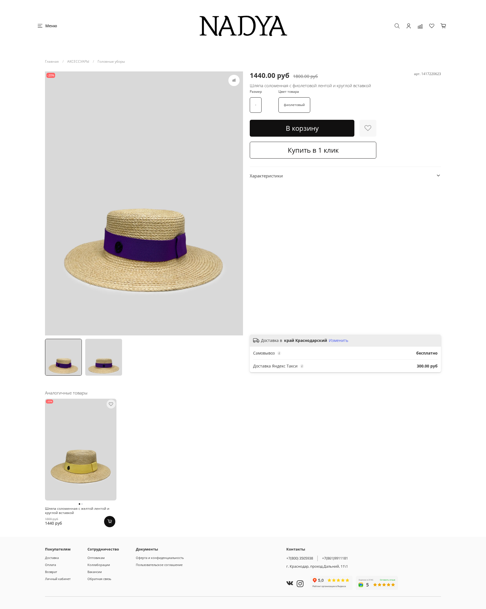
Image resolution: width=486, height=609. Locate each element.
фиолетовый (294, 104)
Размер (256, 92)
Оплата (50, 565)
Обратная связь (99, 579)
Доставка (52, 558)
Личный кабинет (58, 579)
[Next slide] (236, 204)
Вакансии (94, 572)
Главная (52, 61)
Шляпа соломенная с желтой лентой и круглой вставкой (77, 510)
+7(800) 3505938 (299, 558)
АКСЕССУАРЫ (78, 61)
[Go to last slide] (52, 204)
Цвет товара (288, 92)
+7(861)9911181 (335, 558)
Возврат (51, 572)
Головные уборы (111, 61)
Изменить (338, 340)
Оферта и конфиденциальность (160, 558)
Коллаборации (98, 565)
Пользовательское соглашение (159, 565)
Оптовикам (96, 558)
